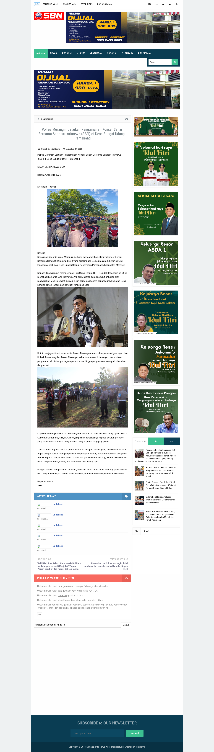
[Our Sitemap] (149, 4)
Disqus (126, 625)
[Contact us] (156, 4)
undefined (58, 504)
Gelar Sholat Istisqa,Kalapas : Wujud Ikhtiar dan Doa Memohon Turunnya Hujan (160, 500)
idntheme (140, 747)
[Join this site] (170, 4)
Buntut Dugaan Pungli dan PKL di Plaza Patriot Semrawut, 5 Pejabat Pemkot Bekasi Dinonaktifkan (161, 485)
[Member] (176, 4)
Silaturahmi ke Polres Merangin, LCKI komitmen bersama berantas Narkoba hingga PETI (106, 566)
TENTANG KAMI (50, 4)
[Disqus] (82, 670)
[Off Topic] (163, 4)
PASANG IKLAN (104, 4)
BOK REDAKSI (69, 4)
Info (37, 4)
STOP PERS (87, 4)
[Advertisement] (156, 554)
